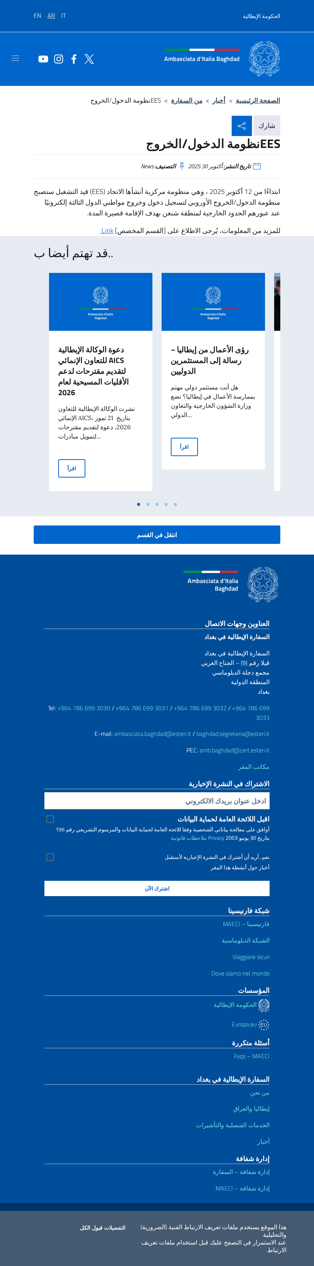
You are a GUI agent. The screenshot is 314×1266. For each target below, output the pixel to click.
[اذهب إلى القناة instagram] (56, 58)
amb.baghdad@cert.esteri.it (235, 750)
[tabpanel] (100, 385)
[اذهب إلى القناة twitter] (87, 58)
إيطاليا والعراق (251, 1108)
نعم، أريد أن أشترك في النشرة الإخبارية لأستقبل (217, 857)
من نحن (260, 1092)
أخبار (219, 100)
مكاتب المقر (254, 766)
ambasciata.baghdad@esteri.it (152, 733)
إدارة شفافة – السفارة (241, 1171)
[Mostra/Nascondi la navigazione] (15, 58)
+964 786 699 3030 (83, 708)
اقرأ (76, 468)
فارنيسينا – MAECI (246, 923)
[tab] (138, 504)
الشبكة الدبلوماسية (246, 940)
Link (106, 230)
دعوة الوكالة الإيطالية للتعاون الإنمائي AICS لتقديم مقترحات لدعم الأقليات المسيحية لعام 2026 (93, 370)
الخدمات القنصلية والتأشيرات (233, 1125)
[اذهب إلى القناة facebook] (72, 58)
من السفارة (187, 100)
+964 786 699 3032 (200, 708)
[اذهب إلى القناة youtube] (41, 58)
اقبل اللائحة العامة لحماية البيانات (224, 819)
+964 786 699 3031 (142, 708)
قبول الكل (91, 1227)
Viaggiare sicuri (251, 956)
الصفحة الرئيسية (258, 100)
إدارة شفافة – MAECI (243, 1188)
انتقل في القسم (157, 534)
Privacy (216, 838)
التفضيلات (115, 1227)
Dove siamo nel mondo (240, 973)
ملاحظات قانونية (189, 838)
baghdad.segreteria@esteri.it (233, 733)
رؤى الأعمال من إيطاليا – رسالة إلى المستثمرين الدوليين (210, 360)
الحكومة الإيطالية (261, 16)
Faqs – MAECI (252, 1056)
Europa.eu (245, 1024)
